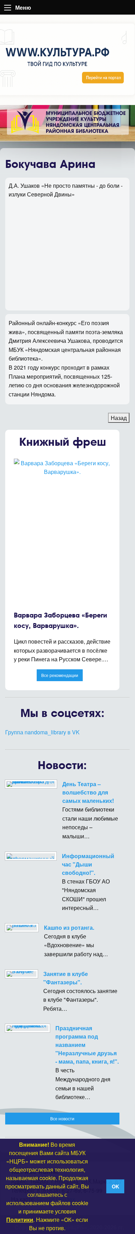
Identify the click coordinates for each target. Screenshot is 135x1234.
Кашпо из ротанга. (69, 927)
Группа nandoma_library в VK (42, 732)
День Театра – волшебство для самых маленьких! (88, 792)
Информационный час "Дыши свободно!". (88, 864)
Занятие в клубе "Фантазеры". (65, 978)
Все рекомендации (59, 675)
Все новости (62, 1118)
